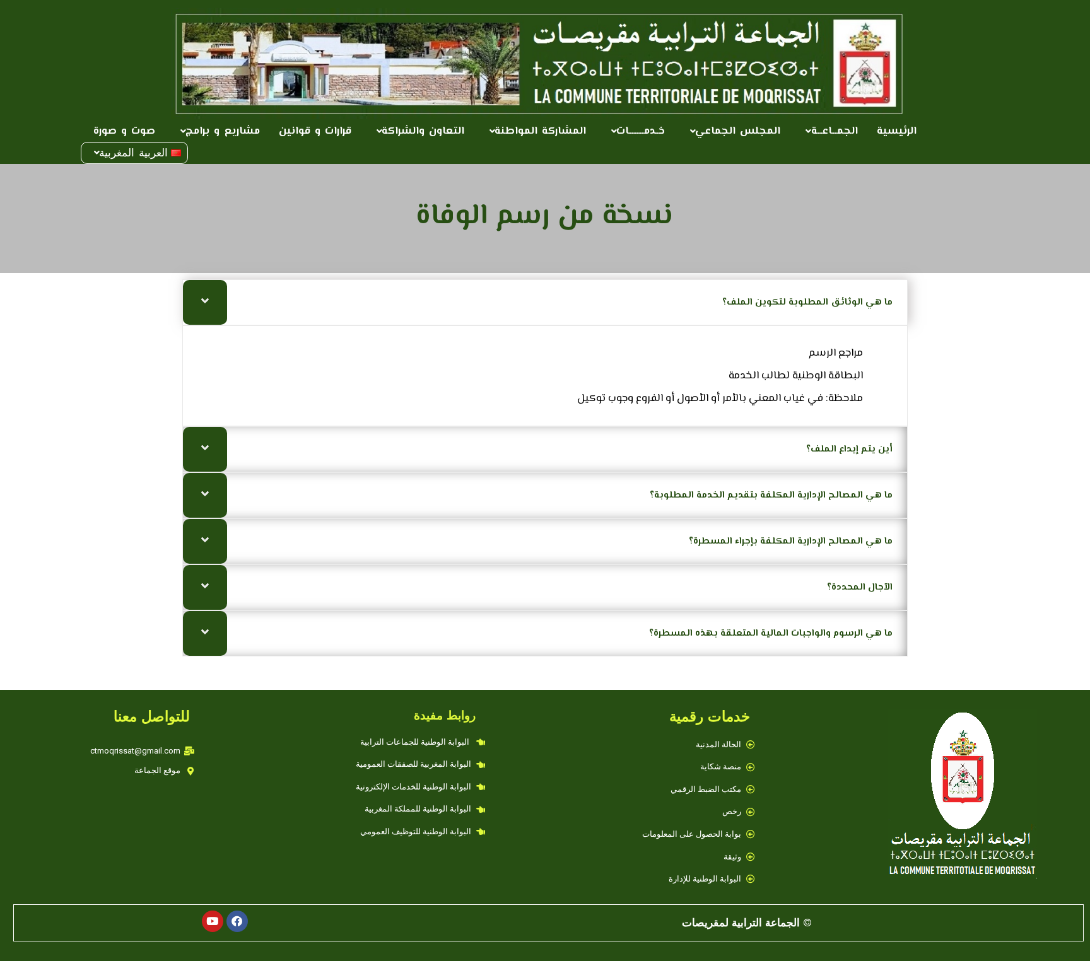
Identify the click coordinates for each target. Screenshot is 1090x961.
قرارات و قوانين (315, 131)
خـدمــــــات (640, 131)
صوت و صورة (124, 131)
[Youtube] (212, 921)
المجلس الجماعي (737, 131)
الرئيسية (897, 131)
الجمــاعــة (834, 131)
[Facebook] (237, 921)
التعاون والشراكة (423, 131)
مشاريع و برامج (222, 131)
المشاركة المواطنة (540, 131)
